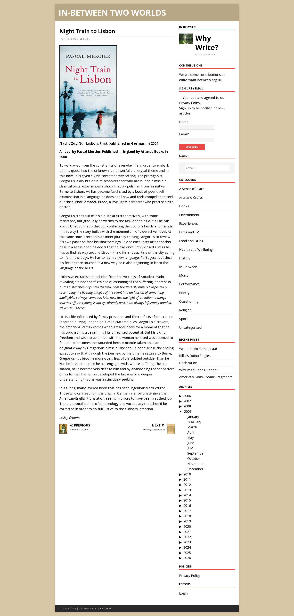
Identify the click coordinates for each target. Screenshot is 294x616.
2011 (187, 479)
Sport (183, 318)
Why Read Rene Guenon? (198, 370)
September (196, 453)
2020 (187, 526)
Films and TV (189, 232)
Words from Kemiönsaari (198, 348)
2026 (187, 557)
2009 (188, 411)
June (190, 442)
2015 (187, 500)
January (193, 416)
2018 (187, 516)
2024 (187, 547)
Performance (189, 284)
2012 (187, 484)
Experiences (188, 223)
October (193, 458)
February (194, 422)
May (190, 437)
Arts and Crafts (191, 197)
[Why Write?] (186, 41)
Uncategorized (190, 327)
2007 (187, 401)
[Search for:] (207, 168)
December (195, 469)
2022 (187, 537)
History (185, 258)
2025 (187, 552)
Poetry (184, 292)
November (195, 463)
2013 (187, 490)
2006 (187, 395)
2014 (187, 495)
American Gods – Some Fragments (205, 377)
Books (86, 39)
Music (183, 275)
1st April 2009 (71, 39)
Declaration (188, 362)
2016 (187, 505)
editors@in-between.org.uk (200, 80)
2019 (187, 521)
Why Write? (206, 42)
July (190, 448)
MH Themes (105, 608)
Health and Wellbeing (196, 249)
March (192, 427)
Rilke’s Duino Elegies (194, 355)
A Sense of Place (192, 188)
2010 (187, 474)
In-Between (187, 27)
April (190, 432)
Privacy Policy (189, 103)
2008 (187, 406)
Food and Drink (191, 241)
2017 (187, 510)
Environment (189, 214)
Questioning (188, 301)
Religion (185, 310)
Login (183, 593)
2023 (187, 542)
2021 (187, 531)
